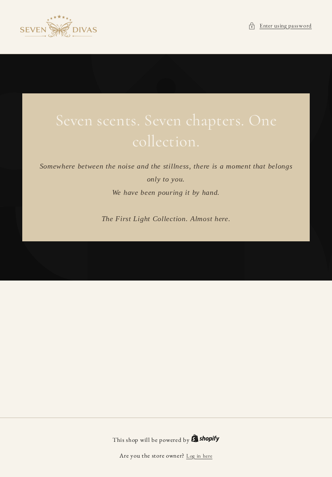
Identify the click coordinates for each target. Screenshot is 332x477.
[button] (280, 26)
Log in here (199, 455)
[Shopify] (205, 440)
